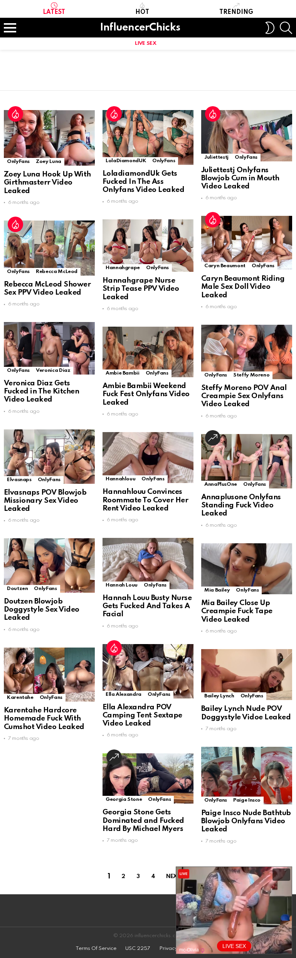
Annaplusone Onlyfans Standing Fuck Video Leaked (241, 505)
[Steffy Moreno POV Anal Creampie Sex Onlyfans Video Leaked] (246, 352)
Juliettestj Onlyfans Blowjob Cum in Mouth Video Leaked (240, 178)
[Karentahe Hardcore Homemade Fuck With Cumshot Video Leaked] (49, 675)
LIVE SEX (145, 43)
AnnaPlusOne (220, 484)
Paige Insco (247, 800)
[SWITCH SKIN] (270, 27)
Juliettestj (216, 157)
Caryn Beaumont (225, 265)
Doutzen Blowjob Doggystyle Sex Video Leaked (41, 610)
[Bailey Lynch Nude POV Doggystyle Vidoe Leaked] (246, 674)
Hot (142, 12)
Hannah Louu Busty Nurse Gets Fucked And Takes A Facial (147, 606)
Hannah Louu (122, 585)
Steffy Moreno (251, 375)
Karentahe (20, 697)
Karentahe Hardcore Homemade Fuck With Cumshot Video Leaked (44, 719)
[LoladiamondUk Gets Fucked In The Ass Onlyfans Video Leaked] (148, 137)
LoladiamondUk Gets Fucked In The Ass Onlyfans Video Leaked (143, 182)
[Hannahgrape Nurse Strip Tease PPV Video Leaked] (148, 245)
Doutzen (17, 588)
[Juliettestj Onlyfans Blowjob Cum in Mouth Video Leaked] (246, 135)
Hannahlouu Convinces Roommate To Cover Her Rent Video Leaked (145, 500)
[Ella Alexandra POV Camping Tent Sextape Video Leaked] (148, 671)
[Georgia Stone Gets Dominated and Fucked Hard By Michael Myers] (148, 778)
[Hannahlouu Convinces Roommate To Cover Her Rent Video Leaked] (148, 457)
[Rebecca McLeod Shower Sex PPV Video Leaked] (49, 248)
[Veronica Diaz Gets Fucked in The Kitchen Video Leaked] (49, 348)
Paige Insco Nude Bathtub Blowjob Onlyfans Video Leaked (246, 821)
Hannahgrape (123, 267)
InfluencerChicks (140, 27)
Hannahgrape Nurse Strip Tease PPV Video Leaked (141, 289)
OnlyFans (18, 161)
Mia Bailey (217, 590)
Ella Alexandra (123, 694)
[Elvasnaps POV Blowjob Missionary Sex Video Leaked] (49, 456)
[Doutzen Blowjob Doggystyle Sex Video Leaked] (49, 565)
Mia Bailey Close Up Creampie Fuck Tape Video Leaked (236, 611)
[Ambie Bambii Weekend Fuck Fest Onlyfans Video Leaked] (148, 352)
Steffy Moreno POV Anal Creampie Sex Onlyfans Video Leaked (244, 396)
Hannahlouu (120, 479)
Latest (54, 12)
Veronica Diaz (53, 370)
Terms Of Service (96, 948)
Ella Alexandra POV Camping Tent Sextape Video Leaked (142, 715)
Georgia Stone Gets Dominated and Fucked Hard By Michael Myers (143, 821)
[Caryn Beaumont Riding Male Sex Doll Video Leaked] (246, 243)
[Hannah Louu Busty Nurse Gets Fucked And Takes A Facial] (148, 563)
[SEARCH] (286, 27)
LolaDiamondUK (126, 160)
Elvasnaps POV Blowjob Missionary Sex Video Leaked (45, 501)
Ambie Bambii (123, 373)
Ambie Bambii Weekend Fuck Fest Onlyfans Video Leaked (146, 394)
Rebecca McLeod (56, 271)
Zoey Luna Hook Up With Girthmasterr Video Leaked (47, 183)
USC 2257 (137, 948)
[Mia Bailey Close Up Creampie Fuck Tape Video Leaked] (246, 569)
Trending (236, 12)
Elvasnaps (19, 479)
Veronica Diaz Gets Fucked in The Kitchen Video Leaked (41, 392)
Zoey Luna (48, 161)
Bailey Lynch (219, 696)
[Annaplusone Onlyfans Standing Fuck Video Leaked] (246, 461)
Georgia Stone (124, 799)
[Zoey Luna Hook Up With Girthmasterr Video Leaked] (49, 138)
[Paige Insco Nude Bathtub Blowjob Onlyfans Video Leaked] (246, 775)
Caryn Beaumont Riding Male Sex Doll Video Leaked (242, 287)
